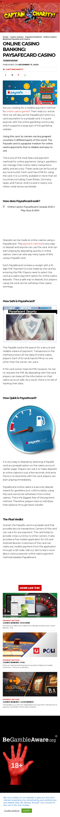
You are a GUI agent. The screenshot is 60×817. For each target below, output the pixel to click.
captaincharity (14, 69)
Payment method (33, 37)
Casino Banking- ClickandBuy (18, 702)
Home (5, 37)
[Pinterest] (18, 75)
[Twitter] (12, 75)
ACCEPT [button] (26, 810)
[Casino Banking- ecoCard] (30, 605)
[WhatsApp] (25, 75)
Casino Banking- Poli (14, 662)
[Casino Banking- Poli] (30, 644)
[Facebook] (5, 75)
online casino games (18, 111)
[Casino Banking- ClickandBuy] (30, 684)
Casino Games (16, 37)
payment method (32, 243)
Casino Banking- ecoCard (16, 623)
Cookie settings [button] (11, 810)
